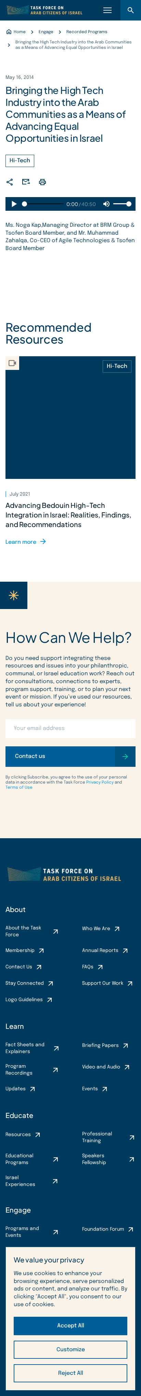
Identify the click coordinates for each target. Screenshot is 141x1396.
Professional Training (97, 1137)
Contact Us (18, 967)
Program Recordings (19, 1070)
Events (90, 1089)
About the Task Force (23, 931)
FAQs (87, 967)
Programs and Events (22, 1232)
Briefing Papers (100, 1045)
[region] (70, 1319)
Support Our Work (102, 983)
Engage (18, 1209)
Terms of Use (19, 788)
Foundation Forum (103, 1229)
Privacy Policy (100, 782)
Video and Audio (101, 1067)
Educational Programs (19, 1159)
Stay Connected (24, 983)
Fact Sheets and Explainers (24, 1048)
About (15, 909)
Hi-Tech (20, 161)
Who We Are (96, 928)
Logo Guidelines (24, 999)
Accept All (70, 1326)
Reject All (70, 1373)
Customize (70, 1350)
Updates (15, 1089)
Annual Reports (100, 950)
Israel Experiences (20, 1181)
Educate (19, 1115)
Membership (20, 950)
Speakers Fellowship (94, 1159)
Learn (14, 1026)
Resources (18, 1134)
